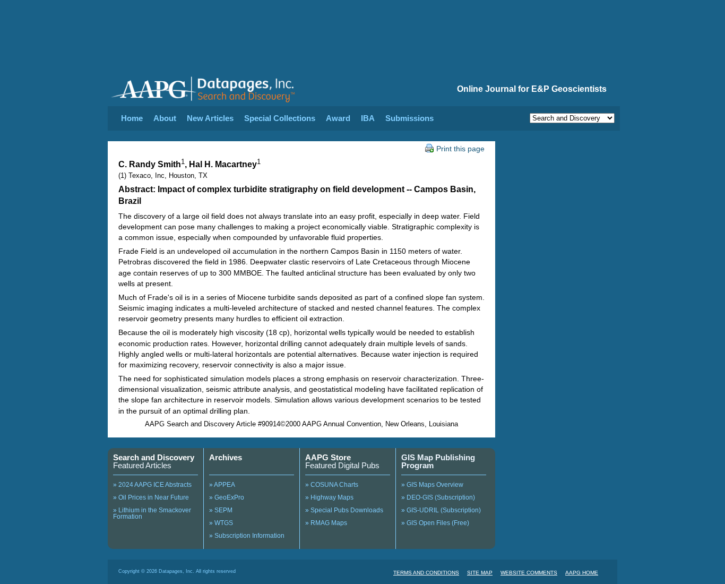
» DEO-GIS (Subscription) (438, 497)
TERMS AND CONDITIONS (426, 573)
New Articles (210, 118)
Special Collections (279, 118)
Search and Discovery (153, 457)
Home (132, 118)
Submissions (409, 118)
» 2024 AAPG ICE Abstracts (152, 484)
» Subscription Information (246, 535)
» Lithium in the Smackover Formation (152, 513)
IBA (368, 118)
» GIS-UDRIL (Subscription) (441, 510)
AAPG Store (328, 457)
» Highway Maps (329, 497)
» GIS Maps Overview (432, 484)
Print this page (460, 148)
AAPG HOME (581, 573)
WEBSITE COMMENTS (528, 573)
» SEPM (220, 510)
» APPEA (222, 484)
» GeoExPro (226, 497)
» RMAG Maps (326, 523)
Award (338, 118)
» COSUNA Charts (331, 484)
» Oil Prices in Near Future (151, 497)
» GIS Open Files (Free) (435, 523)
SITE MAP (480, 573)
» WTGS (221, 523)
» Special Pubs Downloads (344, 510)
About (164, 118)
